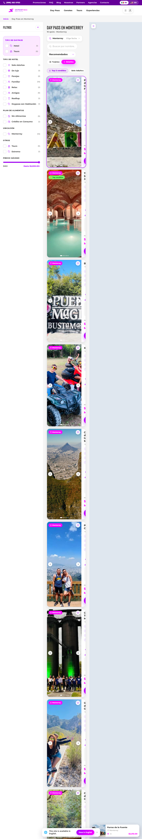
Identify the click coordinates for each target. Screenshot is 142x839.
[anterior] (50, 122)
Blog (58, 2)
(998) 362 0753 (13, 2)
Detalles (70, 62)
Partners (80, 2)
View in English (85, 832)
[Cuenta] (128, 10)
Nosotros (68, 2)
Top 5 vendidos (59, 70)
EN (135, 3)
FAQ (51, 2)
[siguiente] (78, 122)
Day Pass (55, 10)
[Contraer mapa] (93, 26)
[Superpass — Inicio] (17, 10)
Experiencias (93, 10)
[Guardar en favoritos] (78, 80)
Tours (79, 10)
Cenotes (68, 10)
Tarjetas (55, 62)
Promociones (39, 2)
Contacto (104, 2)
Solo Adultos (77, 70)
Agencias (92, 2)
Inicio (6, 19)
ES (126, 3)
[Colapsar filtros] (38, 27)
